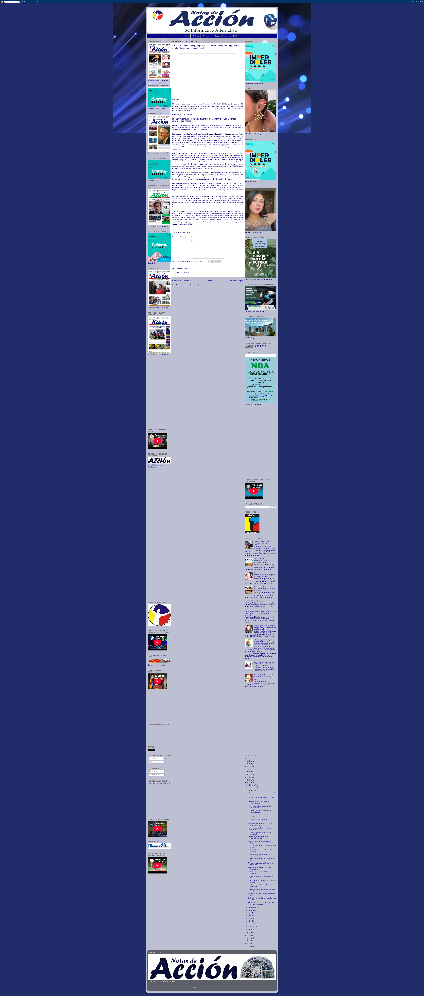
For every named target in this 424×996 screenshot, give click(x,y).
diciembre (252, 785)
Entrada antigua (236, 281)
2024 (248, 764)
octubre (251, 790)
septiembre (252, 907)
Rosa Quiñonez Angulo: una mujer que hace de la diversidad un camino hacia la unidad (264, 663)
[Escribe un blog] (213, 261)
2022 (248, 769)
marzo (251, 924)
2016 (248, 933)
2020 (248, 774)
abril (250, 921)
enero (251, 929)
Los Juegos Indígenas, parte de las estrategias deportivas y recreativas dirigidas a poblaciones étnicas (265, 677)
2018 (248, 780)
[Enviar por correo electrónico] (211, 261)
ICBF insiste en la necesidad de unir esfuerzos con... (259, 807)
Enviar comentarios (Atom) (190, 285)
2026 (248, 758)
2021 (248, 772)
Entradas (153, 758)
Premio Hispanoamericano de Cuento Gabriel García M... (260, 824)
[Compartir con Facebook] (218, 261)
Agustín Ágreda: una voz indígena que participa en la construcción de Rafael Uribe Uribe (265, 627)
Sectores (196, 36)
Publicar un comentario (182, 272)
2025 (248, 761)
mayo (251, 918)
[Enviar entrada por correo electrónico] (207, 261)
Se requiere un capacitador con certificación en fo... (258, 820)
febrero (251, 926)
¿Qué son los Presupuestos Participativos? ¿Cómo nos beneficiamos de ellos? (263, 560)
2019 (248, 777)
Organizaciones (220, 36)
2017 (248, 783)
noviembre (252, 788)
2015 (248, 935)
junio (250, 916)
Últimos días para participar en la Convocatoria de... (258, 802)
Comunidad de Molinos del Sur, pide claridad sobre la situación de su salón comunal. (264, 588)
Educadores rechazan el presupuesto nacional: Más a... (260, 855)
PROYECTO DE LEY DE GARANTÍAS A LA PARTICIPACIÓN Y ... (261, 903)
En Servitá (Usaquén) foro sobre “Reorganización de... (258, 837)
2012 (248, 943)
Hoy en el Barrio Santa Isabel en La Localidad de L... (259, 811)
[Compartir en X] (216, 261)
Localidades (234, 36)
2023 (248, 766)
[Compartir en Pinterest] (220, 261)
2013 (248, 941)
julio (250, 913)
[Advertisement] (159, 392)
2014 (248, 938)
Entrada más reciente (181, 281)
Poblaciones (207, 36)
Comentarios (154, 762)
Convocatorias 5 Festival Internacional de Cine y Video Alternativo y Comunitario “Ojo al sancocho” (260, 613)
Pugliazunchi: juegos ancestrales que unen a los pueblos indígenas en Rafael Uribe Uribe (264, 574)
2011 (248, 946)
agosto (251, 910)
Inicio (187, 36)
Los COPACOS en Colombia (254, 601)
